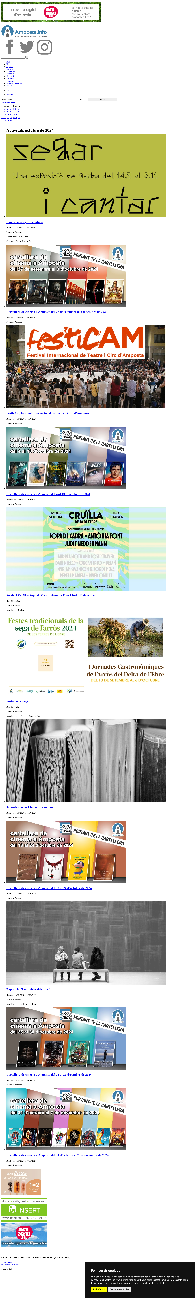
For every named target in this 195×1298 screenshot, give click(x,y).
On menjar (10, 76)
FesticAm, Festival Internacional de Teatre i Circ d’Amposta (47, 413)
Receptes (10, 78)
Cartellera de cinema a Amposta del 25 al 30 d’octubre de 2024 (49, 1074)
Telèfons (10, 81)
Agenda (9, 66)
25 (14, 117)
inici (8, 90)
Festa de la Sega (17, 701)
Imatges (9, 86)
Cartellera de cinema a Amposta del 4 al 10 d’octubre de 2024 (48, 494)
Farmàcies (10, 71)
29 (5, 120)
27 (19, 117)
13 (19, 112)
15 (5, 115)
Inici (8, 62)
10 (11, 112)
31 (11, 120)
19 (16, 115)
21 (2, 117)
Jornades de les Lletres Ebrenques (29, 807)
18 (14, 115)
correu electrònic (8, 1262)
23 (8, 117)
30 (8, 120)
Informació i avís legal (10, 1265)
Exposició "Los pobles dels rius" (28, 989)
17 (11, 115)
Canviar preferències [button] (119, 1289)
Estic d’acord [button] (99, 1289)
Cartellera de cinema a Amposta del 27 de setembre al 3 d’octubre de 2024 (56, 311)
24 (11, 117)
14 (2, 115)
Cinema (9, 69)
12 (16, 112)
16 (8, 115)
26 (16, 117)
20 (19, 115)
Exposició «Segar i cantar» (24, 222)
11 (14, 112)
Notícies (9, 64)
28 (2, 120)
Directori (10, 74)
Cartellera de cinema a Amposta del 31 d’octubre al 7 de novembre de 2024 (57, 1155)
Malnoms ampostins (14, 83)
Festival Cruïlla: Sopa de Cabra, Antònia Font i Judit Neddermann (51, 595)
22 (5, 117)
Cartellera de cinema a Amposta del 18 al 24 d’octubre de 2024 (49, 888)
